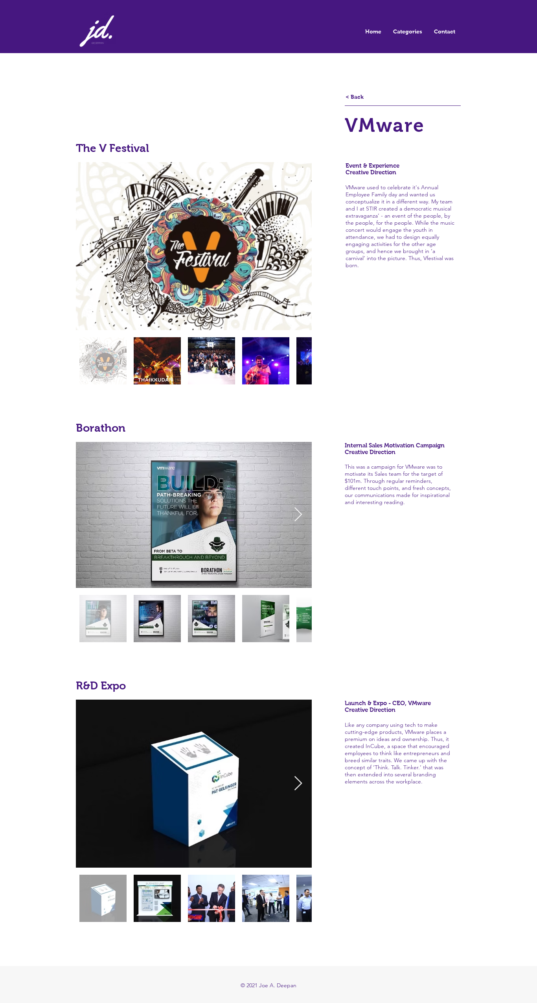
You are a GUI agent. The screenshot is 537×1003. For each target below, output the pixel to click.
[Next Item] (298, 246)
